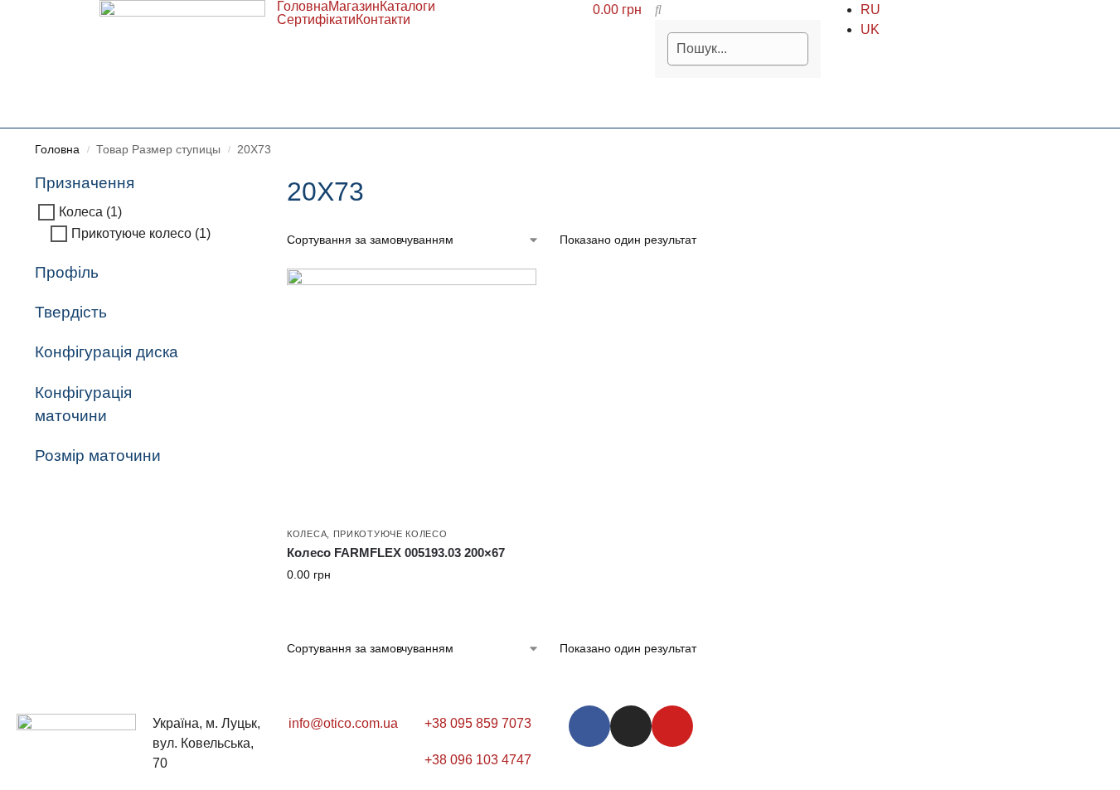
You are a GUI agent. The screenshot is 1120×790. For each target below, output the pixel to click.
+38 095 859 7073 (477, 723)
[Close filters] (218, 182)
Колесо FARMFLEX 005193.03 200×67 (396, 552)
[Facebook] (589, 726)
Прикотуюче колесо (390, 534)
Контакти (383, 20)
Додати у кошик (411, 610)
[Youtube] (672, 726)
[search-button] (658, 9)
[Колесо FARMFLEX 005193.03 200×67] (411, 393)
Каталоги (407, 6)
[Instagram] (631, 726)
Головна (302, 6)
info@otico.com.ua (343, 723)
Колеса (307, 534)
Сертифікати (316, 20)
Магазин (354, 6)
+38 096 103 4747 (477, 760)
